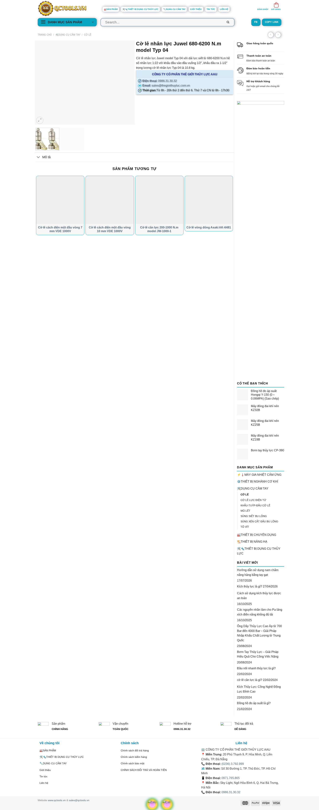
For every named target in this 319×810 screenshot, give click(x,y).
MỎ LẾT (245, 510)
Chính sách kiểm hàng (134, 756)
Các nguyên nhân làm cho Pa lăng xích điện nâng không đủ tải (259, 612)
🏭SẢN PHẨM (111, 9)
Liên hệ (224, 9)
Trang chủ (45, 34)
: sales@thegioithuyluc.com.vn (166, 85)
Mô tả (46, 157)
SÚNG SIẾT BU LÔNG (254, 516)
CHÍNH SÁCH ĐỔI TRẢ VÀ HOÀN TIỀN (144, 770)
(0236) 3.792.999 (233, 763)
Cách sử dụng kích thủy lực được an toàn (259, 596)
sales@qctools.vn (79, 800)
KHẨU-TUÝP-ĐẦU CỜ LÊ (255, 505)
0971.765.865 (231, 778)
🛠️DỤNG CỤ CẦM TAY (67, 34)
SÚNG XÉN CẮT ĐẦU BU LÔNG (259, 521)
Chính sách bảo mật (132, 763)
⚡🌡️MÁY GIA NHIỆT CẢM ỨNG (259, 474)
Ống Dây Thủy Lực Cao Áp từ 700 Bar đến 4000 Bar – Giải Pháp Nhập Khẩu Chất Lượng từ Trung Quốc (259, 633)
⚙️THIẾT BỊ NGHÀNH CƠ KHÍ (257, 481)
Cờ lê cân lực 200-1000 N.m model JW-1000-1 (159, 229)
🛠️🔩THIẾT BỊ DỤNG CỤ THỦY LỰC (140, 9)
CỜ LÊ (87, 34)
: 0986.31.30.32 (159, 80)
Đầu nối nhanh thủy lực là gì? (256, 668)
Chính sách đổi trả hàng (135, 750)
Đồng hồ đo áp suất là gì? (254, 703)
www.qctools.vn (57, 800)
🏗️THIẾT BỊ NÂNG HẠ (252, 541)
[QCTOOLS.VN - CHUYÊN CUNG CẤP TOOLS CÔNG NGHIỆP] (67, 8)
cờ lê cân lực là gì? (249, 679)
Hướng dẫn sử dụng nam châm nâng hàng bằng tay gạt (257, 572)
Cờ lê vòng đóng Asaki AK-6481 (208, 227)
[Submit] (228, 22)
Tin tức (211, 9)
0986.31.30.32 (231, 792)
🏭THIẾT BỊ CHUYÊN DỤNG (256, 534)
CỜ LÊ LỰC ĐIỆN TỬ (253, 500)
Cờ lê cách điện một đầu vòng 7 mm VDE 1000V (60, 229)
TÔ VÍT (245, 526)
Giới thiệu (196, 9)
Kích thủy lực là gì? (249, 586)
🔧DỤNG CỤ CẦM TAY (174, 9)
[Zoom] (39, 120)
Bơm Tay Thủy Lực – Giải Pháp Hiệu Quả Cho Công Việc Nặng (257, 654)
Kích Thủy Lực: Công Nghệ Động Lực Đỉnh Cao (259, 689)
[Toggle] (38, 158)
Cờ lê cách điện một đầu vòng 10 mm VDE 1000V (110, 229)
